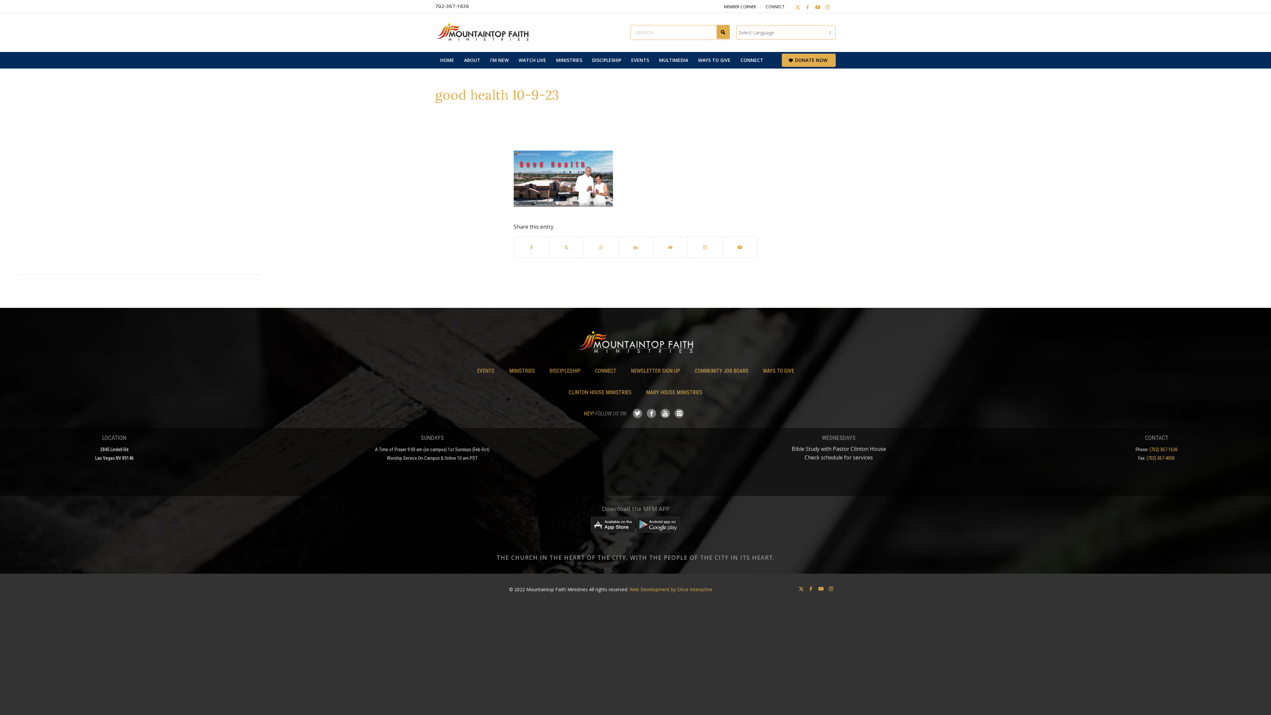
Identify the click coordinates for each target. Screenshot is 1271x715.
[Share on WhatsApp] (601, 247)
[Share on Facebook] (531, 247)
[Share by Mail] (670, 247)
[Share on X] (566, 247)
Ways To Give (778, 371)
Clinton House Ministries (600, 392)
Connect (775, 7)
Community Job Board (721, 371)
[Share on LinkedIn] (636, 247)
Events (485, 371)
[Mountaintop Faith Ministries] (485, 32)
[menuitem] (447, 60)
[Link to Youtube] (818, 7)
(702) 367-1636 (1164, 449)
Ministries (522, 371)
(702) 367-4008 (1161, 458)
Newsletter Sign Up (655, 371)
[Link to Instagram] (827, 7)
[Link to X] (798, 7)
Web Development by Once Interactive (671, 589)
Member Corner (740, 7)
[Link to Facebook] (808, 7)
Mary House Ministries (674, 392)
